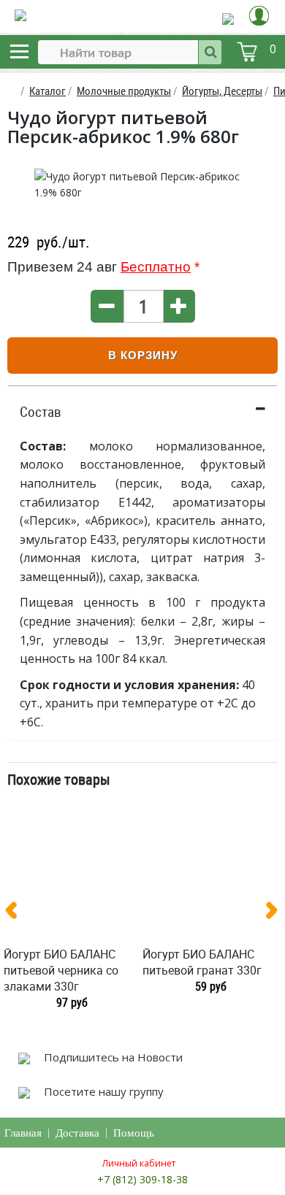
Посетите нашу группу (102, 1091)
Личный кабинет (138, 1163)
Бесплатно (156, 266)
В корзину (143, 355)
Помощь (133, 1133)
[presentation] (17, 913)
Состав (40, 412)
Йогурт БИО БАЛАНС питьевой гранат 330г (202, 962)
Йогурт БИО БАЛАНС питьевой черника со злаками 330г (61, 970)
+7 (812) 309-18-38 (142, 1179)
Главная (23, 1133)
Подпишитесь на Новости (112, 1057)
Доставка (77, 1133)
